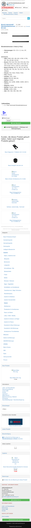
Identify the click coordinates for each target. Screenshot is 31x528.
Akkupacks (6, 258)
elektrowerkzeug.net (20, 523)
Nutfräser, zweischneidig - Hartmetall (15, 207)
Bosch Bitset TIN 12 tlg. (15, 377)
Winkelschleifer (7, 271)
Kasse (26, 7)
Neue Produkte (5, 365)
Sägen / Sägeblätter (8, 284)
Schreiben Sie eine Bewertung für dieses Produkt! (15, 480)
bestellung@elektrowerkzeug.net (11, 496)
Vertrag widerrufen (8, 7)
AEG (4, 350)
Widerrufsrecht (5, 395)
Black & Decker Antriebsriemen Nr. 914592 (15, 179)
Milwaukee (6, 334)
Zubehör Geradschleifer (9, 300)
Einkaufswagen (6, 405)
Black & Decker (7, 347)
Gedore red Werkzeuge (9, 337)
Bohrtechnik (6, 262)
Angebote (4, 453)
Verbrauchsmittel (7, 356)
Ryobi (4, 353)
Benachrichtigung (6, 434)
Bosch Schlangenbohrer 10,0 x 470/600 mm (15, 192)
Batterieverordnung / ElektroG (9, 397)
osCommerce (18, 526)
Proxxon (5, 360)
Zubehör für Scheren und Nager (11, 319)
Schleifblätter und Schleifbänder (11, 287)
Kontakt (4, 392)
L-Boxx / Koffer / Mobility (9, 315)
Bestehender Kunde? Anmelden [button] (16, 519)
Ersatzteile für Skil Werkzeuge (10, 328)
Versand (28, 26)
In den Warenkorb (16, 123)
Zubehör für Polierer (8, 322)
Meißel (5, 277)
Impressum (5, 393)
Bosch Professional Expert (9, 237)
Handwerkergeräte (7, 240)
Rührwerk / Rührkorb (8, 281)
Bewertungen (6, 118)
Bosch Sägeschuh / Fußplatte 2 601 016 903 (15, 152)
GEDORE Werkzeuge (8, 341)
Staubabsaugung (7, 293)
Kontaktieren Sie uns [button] (16, 500)
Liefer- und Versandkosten (8, 387)
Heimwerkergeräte (7, 243)
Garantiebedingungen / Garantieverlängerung (13, 400)
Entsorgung (5, 398)
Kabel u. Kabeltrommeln (9, 255)
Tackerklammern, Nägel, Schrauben (12, 290)
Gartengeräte (6, 246)
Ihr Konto (5, 10)
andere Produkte (6, 429)
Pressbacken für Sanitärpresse (11, 309)
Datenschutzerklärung (7, 389)
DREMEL (5, 344)
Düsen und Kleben (8, 312)
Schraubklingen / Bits (8, 268)
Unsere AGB (5, 390)
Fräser (5, 274)
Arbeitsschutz (6, 306)
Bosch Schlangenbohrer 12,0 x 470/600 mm (15, 220)
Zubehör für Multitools (9, 296)
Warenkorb (19, 7)
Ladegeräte (6, 265)
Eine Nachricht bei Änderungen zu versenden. (12, 437)
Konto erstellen (5, 516)
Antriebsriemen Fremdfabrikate (11, 331)
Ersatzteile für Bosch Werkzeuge (11, 325)
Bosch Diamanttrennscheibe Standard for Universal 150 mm (15, 467)
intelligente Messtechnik (9, 249)
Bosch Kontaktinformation (15, 425)
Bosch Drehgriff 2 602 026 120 (15, 165)
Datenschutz (5, 507)
